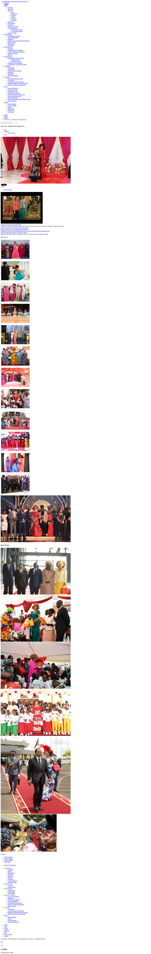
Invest (6, 86)
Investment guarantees (14, 93)
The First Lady (8, 47)
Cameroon (7, 66)
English (6, 4)
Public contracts (12, 101)
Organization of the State (14, 71)
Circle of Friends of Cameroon (16, 52)
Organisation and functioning (16, 58)
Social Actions (12, 887)
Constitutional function (14, 36)
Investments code (12, 91)
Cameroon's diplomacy (14, 900)
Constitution (11, 69)
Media (6, 102)
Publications (11, 110)
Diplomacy (11, 74)
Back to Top (4, 237)
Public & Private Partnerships (16, 904)
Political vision (12, 42)
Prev (5, 130)
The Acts (10, 11)
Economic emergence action (15, 78)
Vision (9, 871)
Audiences (11, 22)
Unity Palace (11, 893)
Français (6, 3)
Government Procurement (15, 903)
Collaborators (11, 892)
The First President (13, 37)
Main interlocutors (13, 97)
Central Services (15, 59)
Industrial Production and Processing (18, 83)
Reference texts (12, 906)
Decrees (13, 15)
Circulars (13, 20)
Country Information (13, 896)
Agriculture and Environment (16, 82)
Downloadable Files (13, 922)
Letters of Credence (13, 26)
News (5, 6)
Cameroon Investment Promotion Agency (19, 99)
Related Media (8, 190)
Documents (11, 108)
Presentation (11, 67)
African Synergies (13, 53)
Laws (12, 12)
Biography (11, 39)
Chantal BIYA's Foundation (15, 50)
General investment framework (16, 94)
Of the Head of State (17, 29)
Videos (10, 107)
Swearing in (11, 45)
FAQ (5, 933)
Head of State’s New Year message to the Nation (14, 229)
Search (6, 928)
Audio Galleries (12, 105)
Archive (6, 929)
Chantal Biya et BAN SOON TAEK (11, 224)
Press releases (11, 23)
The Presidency (8, 56)
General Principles (13, 88)
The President (8, 34)
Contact (6, 936)
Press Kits (10, 25)
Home (6, 115)
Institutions (11, 72)
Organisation (11, 890)
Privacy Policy (8, 934)
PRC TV (6, 931)
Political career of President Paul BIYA (18, 41)
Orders (13, 17)
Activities (10, 48)
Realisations (11, 873)
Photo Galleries (12, 104)
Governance (11, 80)
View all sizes (11, 133)
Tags (5, 926)
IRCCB (10, 55)
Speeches (10, 7)
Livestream (11, 112)
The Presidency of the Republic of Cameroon (14, 1)
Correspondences (12, 28)
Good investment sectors (14, 96)
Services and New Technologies (16, 85)
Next (5, 134)
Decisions (14, 18)
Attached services (16, 61)
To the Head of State (17, 31)
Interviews (10, 9)
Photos (6, 118)
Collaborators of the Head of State (17, 64)
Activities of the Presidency (15, 63)
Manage (6, 131)
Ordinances (14, 14)
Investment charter (13, 90)
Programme (11, 44)
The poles (7, 77)
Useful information (13, 75)
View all (3, 854)
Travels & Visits (12, 33)
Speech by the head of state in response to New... (14, 232)
